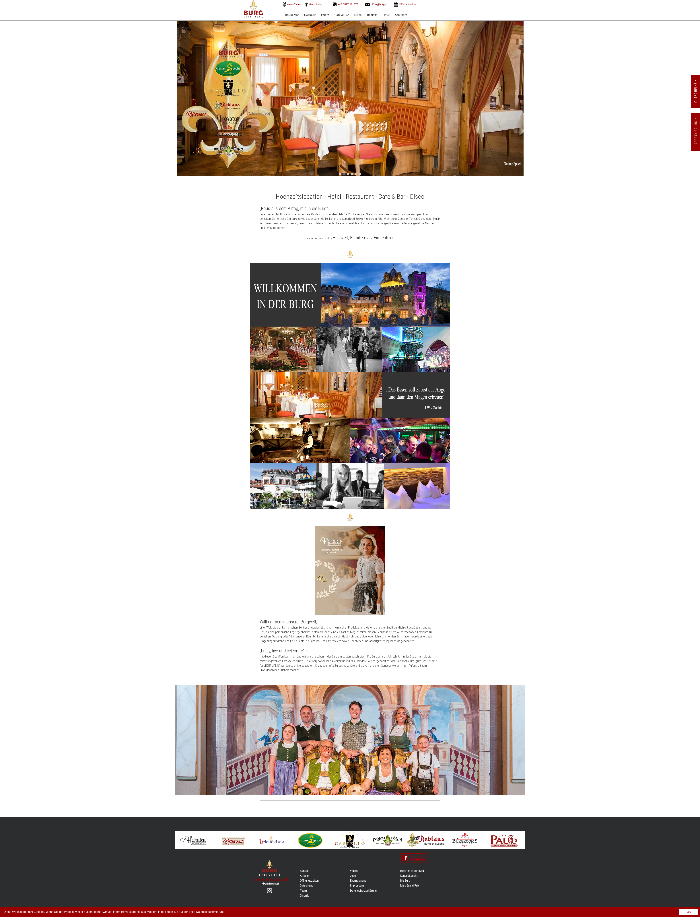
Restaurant (292, 15)
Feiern (325, 15)
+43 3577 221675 (348, 4)
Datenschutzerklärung (363, 890)
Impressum (357, 885)
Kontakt (305, 871)
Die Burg (405, 880)
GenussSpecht (409, 875)
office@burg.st (379, 4)
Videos (354, 871)
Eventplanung (358, 880)
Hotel (386, 15)
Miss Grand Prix (409, 885)
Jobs (353, 875)
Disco (358, 15)
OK (689, 911)
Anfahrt (304, 875)
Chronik (304, 895)
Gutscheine (315, 4)
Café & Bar (342, 15)
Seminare (401, 15)
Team (303, 890)
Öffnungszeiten (309, 880)
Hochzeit (310, 15)
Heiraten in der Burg (412, 871)
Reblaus (372, 15)
